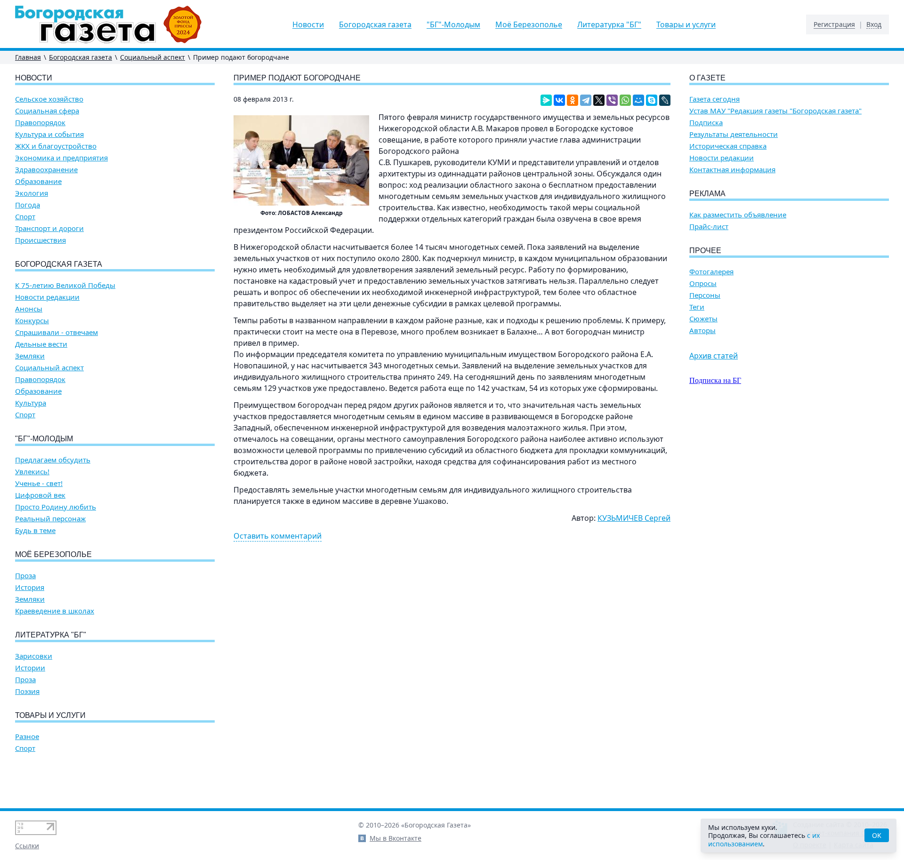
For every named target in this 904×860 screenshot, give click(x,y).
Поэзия (27, 691)
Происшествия (40, 240)
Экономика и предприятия (61, 157)
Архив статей (713, 355)
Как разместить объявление (737, 214)
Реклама (707, 194)
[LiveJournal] (664, 100)
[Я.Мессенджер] (546, 100)
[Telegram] (585, 100)
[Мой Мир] (638, 100)
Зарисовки (33, 656)
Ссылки (27, 845)
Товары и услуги (686, 24)
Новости (308, 24)
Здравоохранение (46, 169)
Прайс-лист (708, 226)
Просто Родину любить (55, 506)
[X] (599, 100)
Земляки (30, 355)
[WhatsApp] (625, 100)
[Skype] (651, 100)
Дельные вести (41, 344)
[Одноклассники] (572, 100)
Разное (27, 736)
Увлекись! (32, 471)
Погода (27, 204)
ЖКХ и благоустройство (56, 146)
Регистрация (834, 24)
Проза (25, 575)
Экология (31, 193)
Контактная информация (732, 169)
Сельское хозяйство (49, 99)
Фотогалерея (711, 271)
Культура (30, 402)
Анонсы (28, 308)
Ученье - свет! (39, 483)
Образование (38, 181)
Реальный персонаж (50, 518)
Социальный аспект (152, 57)
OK (876, 835)
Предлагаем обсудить (52, 459)
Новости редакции (47, 297)
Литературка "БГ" (609, 24)
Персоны (704, 295)
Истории (30, 667)
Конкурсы (32, 320)
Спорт (25, 216)
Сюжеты (703, 318)
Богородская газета (375, 24)
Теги (696, 307)
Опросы (703, 283)
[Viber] (612, 100)
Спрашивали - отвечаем (56, 332)
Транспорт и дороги (49, 228)
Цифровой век (40, 495)
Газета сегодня (714, 99)
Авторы (702, 330)
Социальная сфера (47, 110)
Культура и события (49, 134)
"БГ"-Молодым (453, 24)
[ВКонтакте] (559, 100)
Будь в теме (35, 530)
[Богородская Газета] (108, 24)
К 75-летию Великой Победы (65, 285)
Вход (873, 24)
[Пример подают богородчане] (301, 160)
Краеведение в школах (54, 610)
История (29, 587)
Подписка (706, 122)
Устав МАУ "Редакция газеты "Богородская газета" (775, 110)
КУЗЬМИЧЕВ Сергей (633, 518)
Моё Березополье (528, 24)
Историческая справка (728, 146)
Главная (28, 57)
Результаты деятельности (733, 134)
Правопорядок (40, 122)
